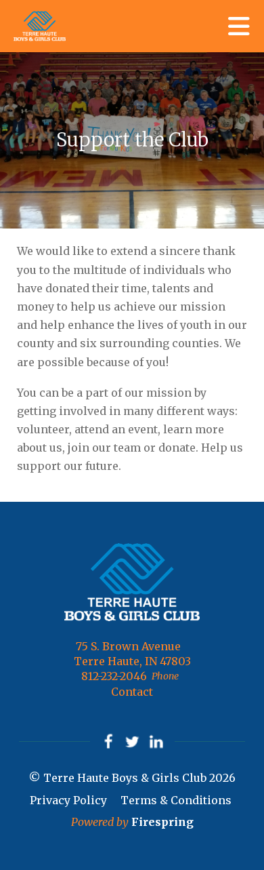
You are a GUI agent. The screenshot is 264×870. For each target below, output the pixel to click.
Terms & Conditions (176, 800)
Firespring (162, 822)
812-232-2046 (114, 676)
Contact (132, 691)
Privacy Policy (68, 800)
